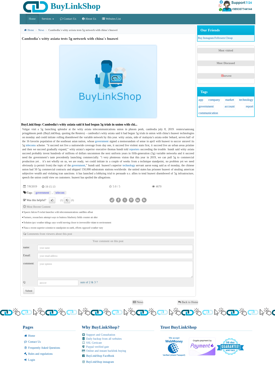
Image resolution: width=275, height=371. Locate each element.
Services (47, 18)
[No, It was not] (67, 200)
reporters (134, 149)
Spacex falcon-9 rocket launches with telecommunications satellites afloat (58, 212)
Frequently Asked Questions (43, 347)
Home (32, 18)
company (214, 99)
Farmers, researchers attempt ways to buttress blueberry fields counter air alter (61, 217)
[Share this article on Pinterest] (131, 199)
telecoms (31, 145)
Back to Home (189, 302)
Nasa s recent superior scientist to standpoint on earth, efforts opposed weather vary (63, 227)
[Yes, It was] (52, 200)
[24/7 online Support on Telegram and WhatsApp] (235, 6)
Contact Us (69, 18)
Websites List (113, 18)
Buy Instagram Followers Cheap (215, 37)
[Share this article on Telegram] (112, 199)
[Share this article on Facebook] (118, 199)
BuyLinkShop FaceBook (99, 355)
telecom (60, 192)
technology (129, 165)
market (229, 99)
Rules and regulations (40, 353)
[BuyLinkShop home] (21, 20)
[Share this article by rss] (144, 199)
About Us (90, 18)
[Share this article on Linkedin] (138, 199)
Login (31, 359)
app (200, 99)
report (249, 106)
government (102, 141)
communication (208, 113)
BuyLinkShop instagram (99, 361)
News (41, 30)
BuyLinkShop (74, 6)
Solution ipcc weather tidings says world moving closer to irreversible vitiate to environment (67, 222)
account (230, 106)
